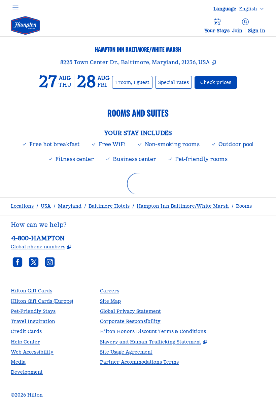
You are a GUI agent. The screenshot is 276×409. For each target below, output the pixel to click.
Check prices (218, 82)
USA (46, 206)
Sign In (256, 31)
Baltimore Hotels (109, 206)
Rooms (244, 206)
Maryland (69, 206)
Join (237, 31)
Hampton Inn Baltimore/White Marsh (183, 206)
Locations (22, 206)
